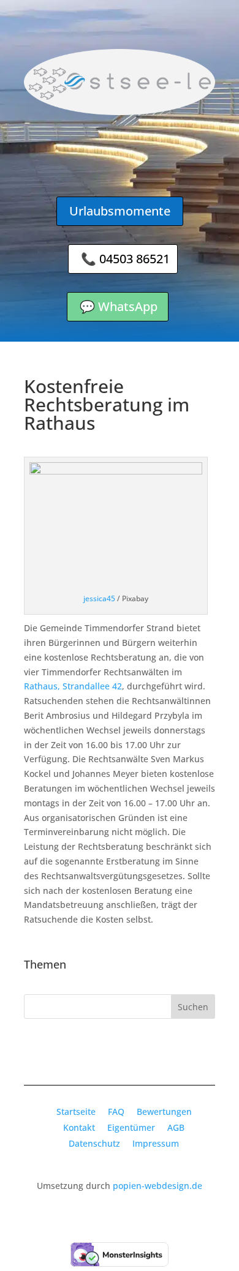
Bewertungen (164, 1111)
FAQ (116, 1111)
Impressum (155, 1143)
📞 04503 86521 (125, 258)
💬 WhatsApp (118, 306)
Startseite (76, 1111)
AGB (175, 1127)
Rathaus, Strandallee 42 (73, 686)
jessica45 (99, 598)
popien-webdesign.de (157, 1185)
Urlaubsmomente (119, 211)
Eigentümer (131, 1127)
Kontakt (79, 1127)
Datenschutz (94, 1143)
